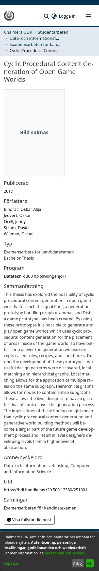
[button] (46, 16)
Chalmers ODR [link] (18, 32)
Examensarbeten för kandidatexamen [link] (35, 44)
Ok (89, 563)
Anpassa (11, 563)
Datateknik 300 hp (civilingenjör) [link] (35, 276)
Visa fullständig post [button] (31, 520)
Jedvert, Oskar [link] (17, 215)
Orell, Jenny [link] (15, 221)
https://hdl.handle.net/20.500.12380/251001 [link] (45, 490)
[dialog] (49, 551)
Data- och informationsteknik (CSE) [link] (35, 38)
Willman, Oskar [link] (18, 234)
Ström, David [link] (16, 227)
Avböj (77, 563)
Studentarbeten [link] (53, 32)
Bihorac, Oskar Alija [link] (22, 209)
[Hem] (9, 16)
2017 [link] (8, 191)
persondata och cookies (65, 553)
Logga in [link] (67, 16)
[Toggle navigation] (88, 16)
